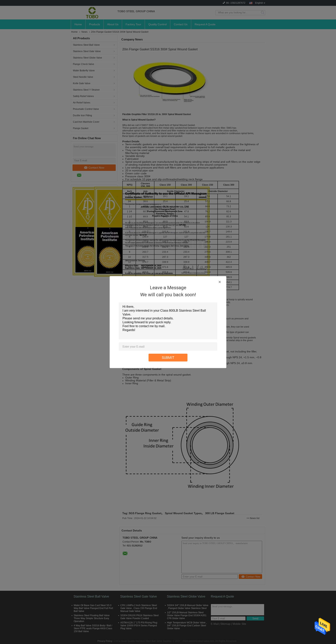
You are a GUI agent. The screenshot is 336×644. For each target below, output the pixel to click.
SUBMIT (168, 357)
